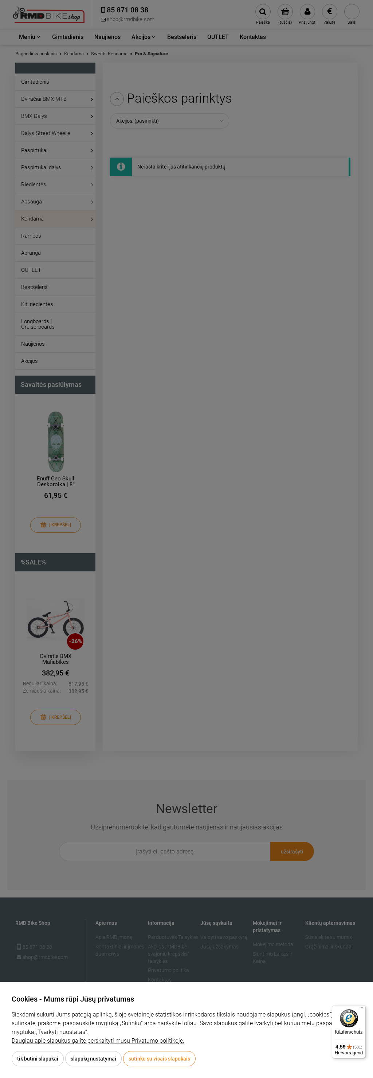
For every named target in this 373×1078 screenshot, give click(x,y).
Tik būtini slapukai (37, 1059)
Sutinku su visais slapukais (159, 1059)
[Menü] (361, 1009)
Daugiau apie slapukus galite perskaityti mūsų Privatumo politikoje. (98, 1040)
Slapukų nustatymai (93, 1059)
